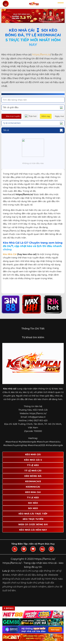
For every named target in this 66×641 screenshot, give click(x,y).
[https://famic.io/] (34, 3)
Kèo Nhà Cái (10, 254)
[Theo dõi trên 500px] (42, 549)
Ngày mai (59, 116)
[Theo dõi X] (14, 549)
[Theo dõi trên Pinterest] (24, 549)
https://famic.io (41, 54)
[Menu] (6, 4)
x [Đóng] (8, 608)
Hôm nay (45, 116)
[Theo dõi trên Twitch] (51, 549)
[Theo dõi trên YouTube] (33, 549)
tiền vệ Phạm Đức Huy (42, 543)
